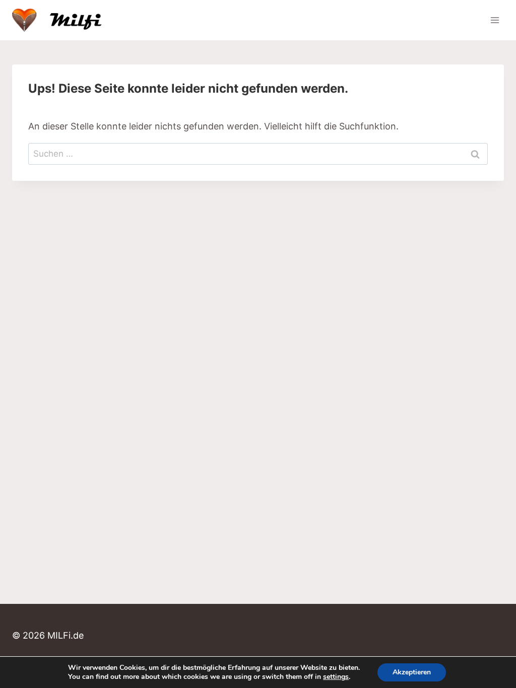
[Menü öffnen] (494, 20)
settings (336, 676)
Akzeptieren (412, 672)
